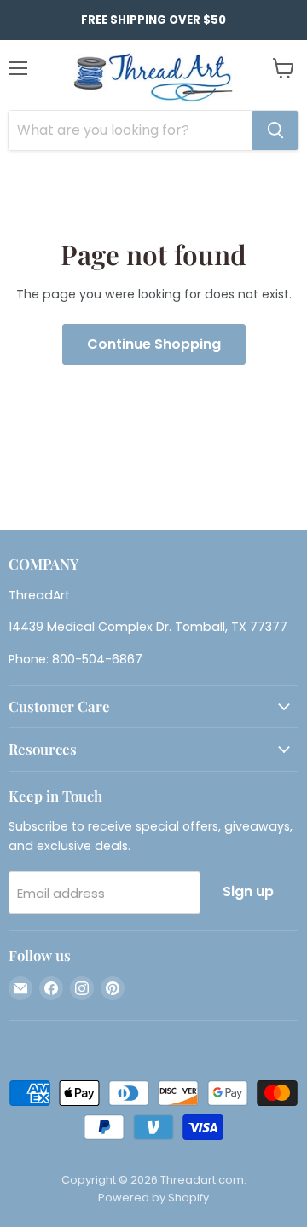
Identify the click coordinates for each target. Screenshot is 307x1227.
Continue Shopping (154, 344)
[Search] (275, 130)
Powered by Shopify (153, 1197)
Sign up (248, 891)
